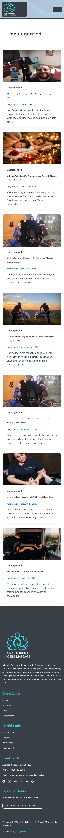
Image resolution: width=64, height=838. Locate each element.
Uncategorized (14, 87)
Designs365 (20, 832)
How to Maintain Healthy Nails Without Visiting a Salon (30, 497)
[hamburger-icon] (57, 9)
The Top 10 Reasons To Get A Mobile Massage (25, 571)
